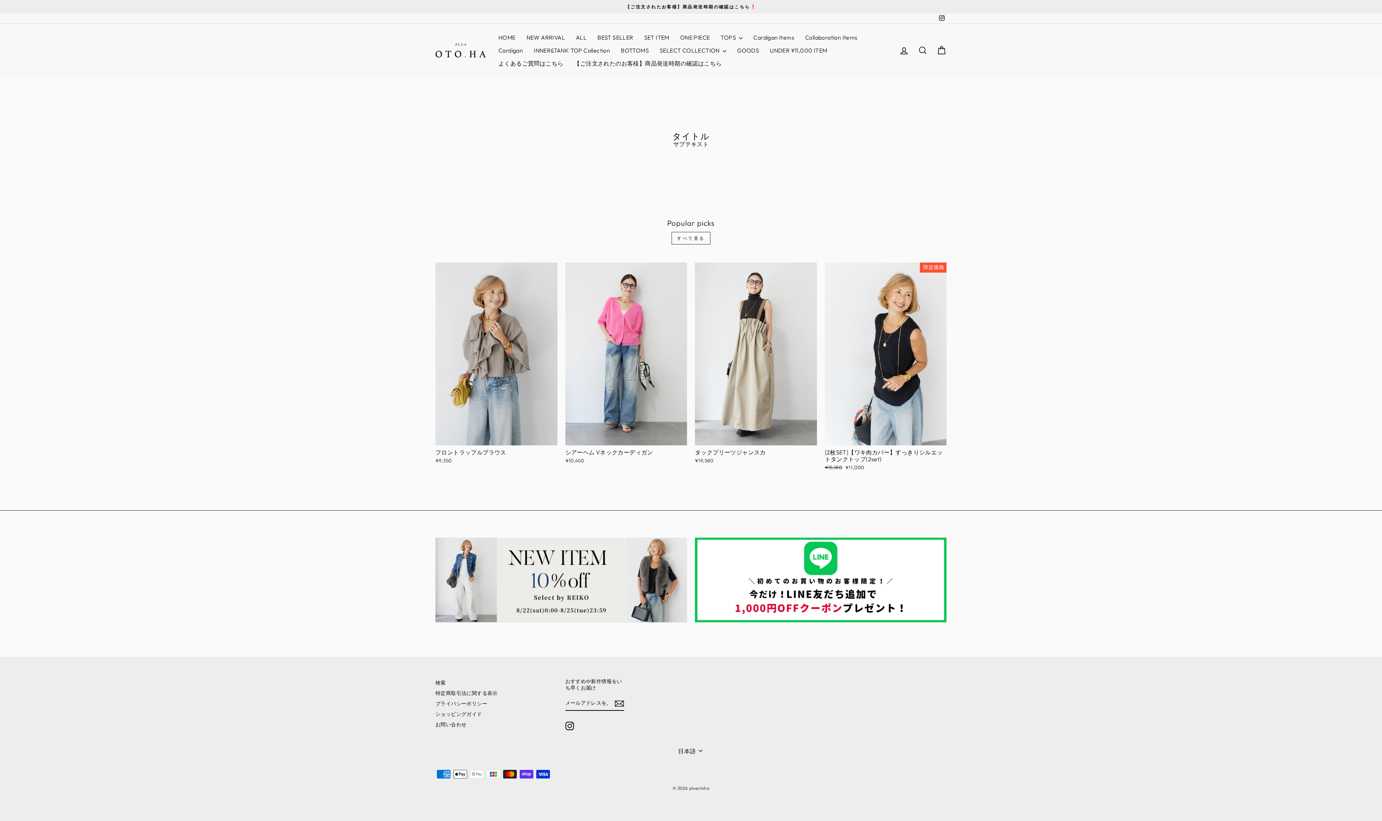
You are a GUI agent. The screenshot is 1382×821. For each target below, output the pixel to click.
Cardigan (510, 50)
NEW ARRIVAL (546, 37)
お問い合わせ (450, 724)
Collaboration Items (831, 37)
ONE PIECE (695, 37)
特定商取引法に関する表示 (466, 693)
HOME (507, 37)
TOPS (729, 37)
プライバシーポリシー (461, 703)
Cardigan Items (773, 37)
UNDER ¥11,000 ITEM (798, 50)
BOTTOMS (635, 50)
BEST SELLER (615, 37)
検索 (440, 682)
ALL (581, 37)
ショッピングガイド (458, 714)
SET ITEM (656, 37)
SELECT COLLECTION (690, 50)
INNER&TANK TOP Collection (572, 50)
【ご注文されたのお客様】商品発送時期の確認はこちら (648, 63)
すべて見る (691, 238)
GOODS (748, 50)
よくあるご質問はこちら (530, 63)
